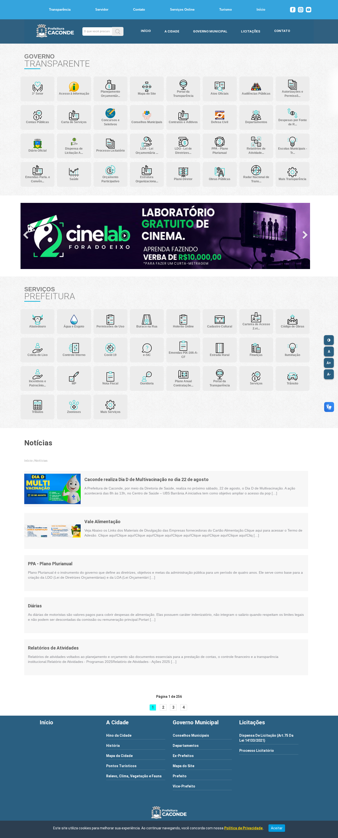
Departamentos (186, 746)
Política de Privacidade (243, 828)
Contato (139, 9)
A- (329, 374)
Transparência (60, 9)
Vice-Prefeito (184, 786)
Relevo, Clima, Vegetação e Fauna (134, 776)
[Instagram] (300, 9)
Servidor (101, 9)
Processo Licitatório (256, 751)
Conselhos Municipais (191, 735)
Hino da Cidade (118, 735)
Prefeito (180, 776)
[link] (52, 489)
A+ (329, 363)
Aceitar (277, 828)
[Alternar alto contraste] (329, 340)
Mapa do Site (183, 766)
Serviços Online (182, 9)
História (113, 746)
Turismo (225, 9)
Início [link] (28, 460)
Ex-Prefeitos (183, 756)
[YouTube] (308, 9)
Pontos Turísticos (121, 766)
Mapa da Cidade (119, 756)
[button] (117, 31)
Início (261, 9)
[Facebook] (292, 9)
